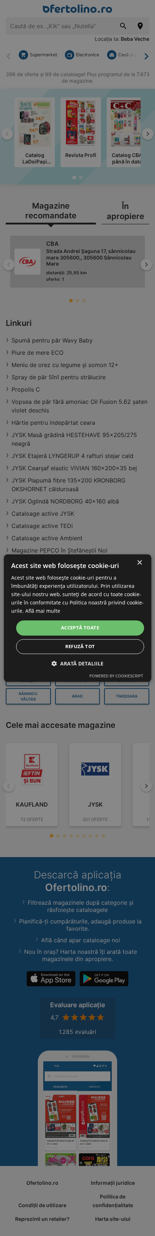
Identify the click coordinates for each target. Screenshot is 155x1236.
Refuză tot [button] (80, 646)
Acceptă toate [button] (80, 628)
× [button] (139, 562)
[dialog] (77, 618)
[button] (77, 663)
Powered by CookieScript (116, 675)
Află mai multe (42, 611)
